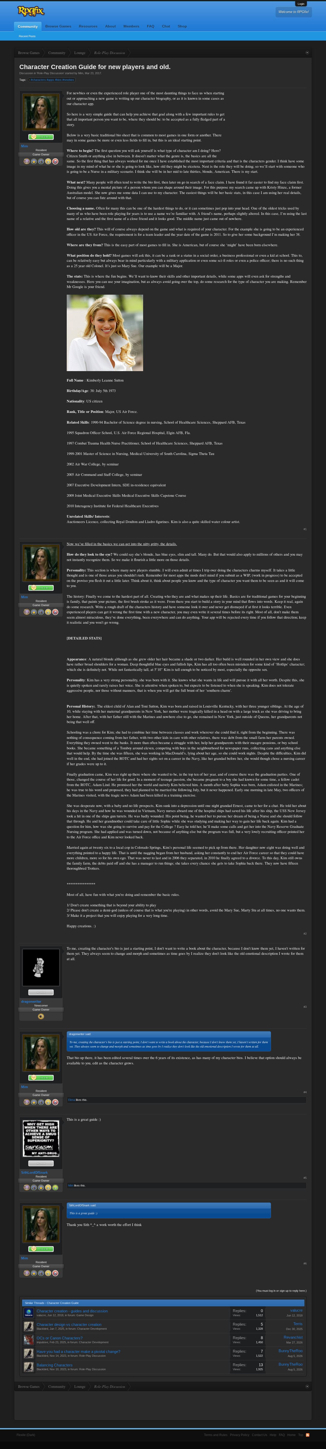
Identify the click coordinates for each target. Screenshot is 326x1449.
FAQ (150, 26)
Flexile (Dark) (26, 1435)
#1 (305, 529)
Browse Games (58, 26)
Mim (80, 73)
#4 (305, 1092)
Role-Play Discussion (50, 73)
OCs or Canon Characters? (60, 1338)
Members (131, 26)
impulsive (42, 1342)
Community (28, 26)
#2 (305, 933)
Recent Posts (27, 36)
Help (273, 1435)
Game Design (84, 1315)
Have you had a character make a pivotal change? (78, 1352)
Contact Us (259, 1435)
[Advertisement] (268, 122)
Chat (166, 26)
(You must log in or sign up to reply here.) (281, 1290)
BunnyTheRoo (291, 1351)
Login (301, 3)
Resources (88, 26)
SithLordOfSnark (34, 1172)
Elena (71, 1099)
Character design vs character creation (69, 1325)
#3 (305, 1006)
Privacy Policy (239, 1435)
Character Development (92, 1328)
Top (300, 1435)
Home (291, 1435)
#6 (305, 1263)
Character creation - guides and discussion (72, 1311)
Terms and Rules (215, 1435)
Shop (182, 26)
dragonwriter (31, 1001)
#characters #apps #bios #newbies (52, 79)
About (110, 26)
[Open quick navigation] (307, 53)
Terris (298, 1324)
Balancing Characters (55, 1365)
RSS (307, 1435)
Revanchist (293, 1337)
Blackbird (42, 1328)
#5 (305, 1177)
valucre (41, 1315)
